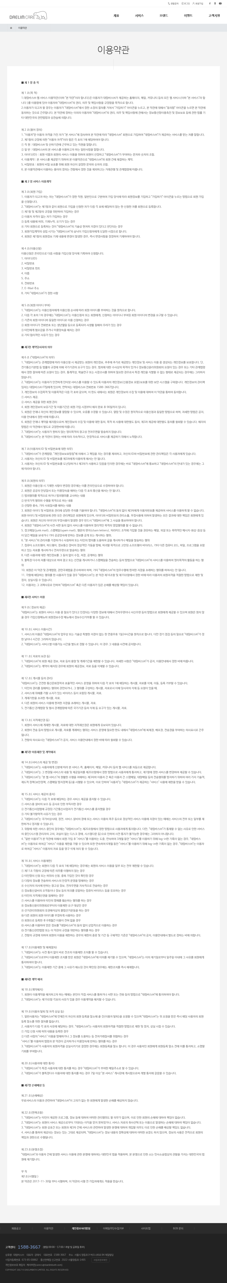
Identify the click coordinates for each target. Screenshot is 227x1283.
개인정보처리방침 (81, 1228)
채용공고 (16, 1228)
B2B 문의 (178, 1228)
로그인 (187, 3)
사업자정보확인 (100, 1260)
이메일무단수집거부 (113, 1228)
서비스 (139, 15)
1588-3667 (29, 1247)
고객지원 (214, 15)
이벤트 (188, 15)
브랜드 (164, 15)
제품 (116, 15)
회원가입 (199, 3)
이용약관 (22, 27)
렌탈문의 (175, 3)
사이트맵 (145, 1228)
